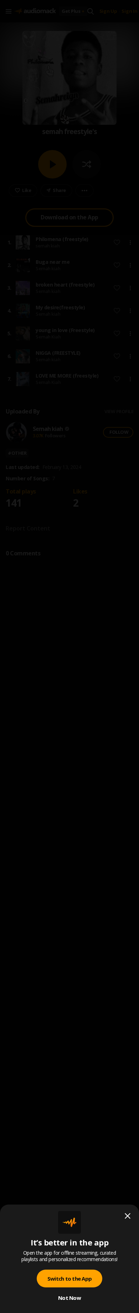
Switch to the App (69, 1278)
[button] (69, 656)
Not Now (69, 1297)
